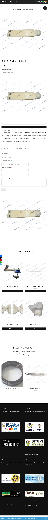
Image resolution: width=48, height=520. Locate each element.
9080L (19, 133)
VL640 (41, 139)
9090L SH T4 (12, 135)
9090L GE (36, 133)
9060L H (40, 132)
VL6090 (30, 139)
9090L (33, 133)
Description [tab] (5, 148)
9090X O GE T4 (27, 136)
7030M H (10, 132)
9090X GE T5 (41, 135)
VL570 (10, 139)
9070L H (3, 133)
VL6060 (21, 139)
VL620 (36, 139)
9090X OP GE (16, 138)
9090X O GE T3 (21, 136)
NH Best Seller (33, 138)
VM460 (23, 141)
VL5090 (43, 138)
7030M (7, 132)
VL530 (3, 139)
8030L (14, 132)
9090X (24, 135)
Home (14, 9)
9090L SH (7, 135)
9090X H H (4, 136)
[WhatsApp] (1, 262)
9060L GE (37, 132)
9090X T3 (21, 138)
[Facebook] (1, 256)
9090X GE (27, 135)
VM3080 (3, 141)
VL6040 (15, 139)
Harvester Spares (9, 1)
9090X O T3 (44, 136)
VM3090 (10, 141)
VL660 (44, 139)
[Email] (1, 264)
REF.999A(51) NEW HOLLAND (12, 388)
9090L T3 (20, 135)
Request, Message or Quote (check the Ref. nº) (14, 178)
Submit (3, 189)
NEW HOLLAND (20, 9)
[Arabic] (36, 1)
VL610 (33, 139)
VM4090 (19, 141)
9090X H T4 (9, 136)
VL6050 (18, 139)
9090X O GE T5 (33, 136)
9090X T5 (28, 138)
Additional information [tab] (16, 148)
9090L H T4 (43, 133)
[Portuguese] (43, 1)
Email (3, 173)
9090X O (12, 136)
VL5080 (40, 138)
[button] (43, 13)
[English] (38, 1)
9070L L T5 (10, 133)
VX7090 (28, 141)
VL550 (8, 139)
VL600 (13, 139)
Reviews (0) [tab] (26, 148)
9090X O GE (16, 136)
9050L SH (31, 132)
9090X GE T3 (31, 135)
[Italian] (41, 1)
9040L (19, 132)
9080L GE (22, 133)
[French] (40, 1)
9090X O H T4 (38, 136)
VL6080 (27, 139)
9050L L (27, 132)
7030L (5, 132)
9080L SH (29, 133)
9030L (16, 132)
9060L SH (44, 132)
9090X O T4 (4, 138)
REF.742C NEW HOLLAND (35, 388)
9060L (34, 132)
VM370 (16, 141)
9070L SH (13, 133)
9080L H (26, 133)
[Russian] (44, 1)
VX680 (25, 141)
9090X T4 (25, 138)
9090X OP (12, 138)
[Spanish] (46, 1)
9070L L (6, 133)
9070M (17, 133)
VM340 (13, 141)
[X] (1, 258)
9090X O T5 (8, 138)
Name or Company (7, 167)
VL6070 (24, 139)
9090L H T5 (3, 135)
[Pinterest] (1, 260)
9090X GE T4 (36, 135)
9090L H (39, 133)
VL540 (5, 139)
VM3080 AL (7, 141)
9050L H (24, 132)
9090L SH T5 (16, 135)
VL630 (38, 139)
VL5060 (37, 138)
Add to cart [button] (13, 328)
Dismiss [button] (45, 518)
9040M (21, 132)
